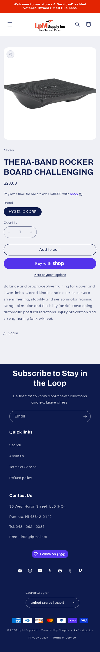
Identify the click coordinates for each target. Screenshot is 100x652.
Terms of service (64, 637)
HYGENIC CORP (23, 211)
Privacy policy (38, 637)
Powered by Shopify (55, 630)
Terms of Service (23, 467)
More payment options (50, 275)
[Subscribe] (85, 416)
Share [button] (13, 333)
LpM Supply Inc (29, 630)
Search (15, 445)
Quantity (10, 222)
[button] (9, 24)
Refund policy (20, 478)
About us (16, 456)
